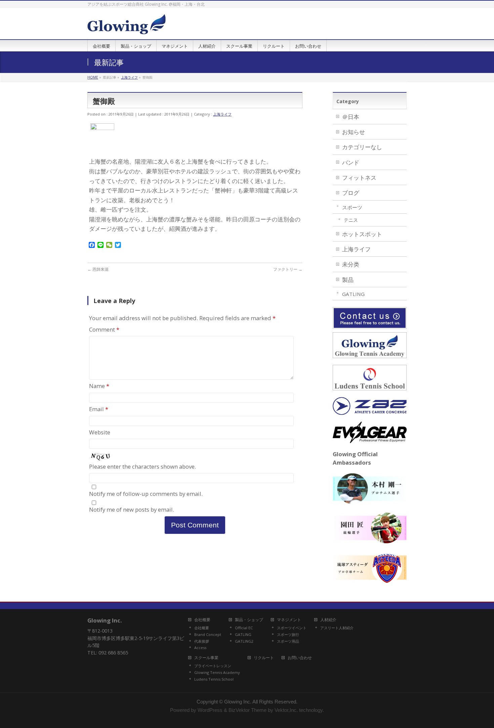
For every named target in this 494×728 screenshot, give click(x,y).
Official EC (244, 628)
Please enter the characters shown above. (142, 466)
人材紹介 (328, 620)
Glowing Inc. (237, 701)
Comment (104, 329)
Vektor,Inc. (286, 710)
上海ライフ (222, 114)
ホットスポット (362, 234)
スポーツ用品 (288, 641)
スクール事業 (206, 657)
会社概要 (202, 620)
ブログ (350, 193)
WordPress (210, 710)
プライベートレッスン (212, 665)
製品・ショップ (249, 620)
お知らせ (353, 132)
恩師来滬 (98, 269)
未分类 (350, 264)
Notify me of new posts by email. (131, 509)
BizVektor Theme (247, 710)
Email (98, 409)
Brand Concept (207, 634)
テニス (351, 220)
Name (99, 386)
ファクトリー (287, 269)
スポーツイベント (291, 628)
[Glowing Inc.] (126, 26)
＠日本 (350, 117)
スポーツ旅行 (288, 634)
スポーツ (352, 207)
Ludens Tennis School (214, 679)
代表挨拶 (201, 641)
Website (99, 432)
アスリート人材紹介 (337, 628)
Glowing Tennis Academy (217, 672)
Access (200, 647)
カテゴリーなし (362, 147)
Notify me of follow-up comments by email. (146, 494)
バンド (350, 162)
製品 (348, 280)
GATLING (353, 294)
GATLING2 (244, 641)
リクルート (264, 657)
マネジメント (289, 620)
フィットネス (359, 177)
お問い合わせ (300, 657)
